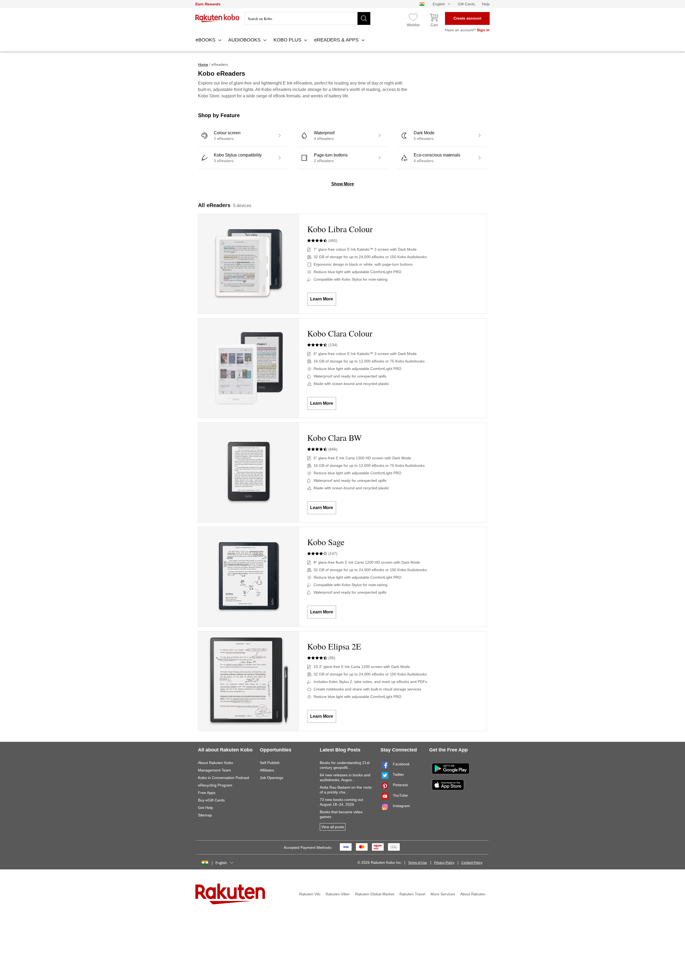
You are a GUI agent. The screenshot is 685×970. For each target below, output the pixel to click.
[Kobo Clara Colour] (248, 368)
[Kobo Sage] (248, 577)
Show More (342, 184)
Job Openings (271, 778)
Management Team (214, 770)
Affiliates (267, 770)
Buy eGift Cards (211, 800)
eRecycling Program (215, 785)
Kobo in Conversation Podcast (223, 778)
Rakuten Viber (338, 894)
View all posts (332, 827)
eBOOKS (206, 40)
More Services (443, 894)
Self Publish (270, 763)
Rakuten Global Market (374, 894)
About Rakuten (472, 894)
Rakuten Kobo (217, 18)
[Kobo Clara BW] (248, 472)
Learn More (321, 299)
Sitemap (205, 815)
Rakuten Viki (309, 894)
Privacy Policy (444, 863)
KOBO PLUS (288, 40)
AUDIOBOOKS (245, 40)
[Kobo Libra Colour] (248, 264)
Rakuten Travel (412, 894)
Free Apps (206, 792)
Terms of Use (417, 863)
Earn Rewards (207, 4)
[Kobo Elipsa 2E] (248, 681)
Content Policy (471, 863)
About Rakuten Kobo (215, 763)
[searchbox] (307, 18)
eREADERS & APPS (337, 40)
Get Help (205, 807)
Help (486, 4)
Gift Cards (466, 4)
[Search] (363, 18)
